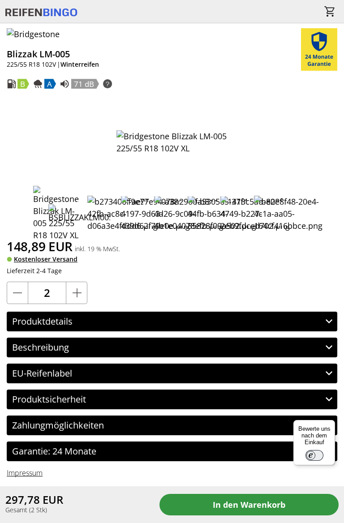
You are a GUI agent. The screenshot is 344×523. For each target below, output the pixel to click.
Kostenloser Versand (45, 259)
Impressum (25, 473)
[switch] (314, 455)
